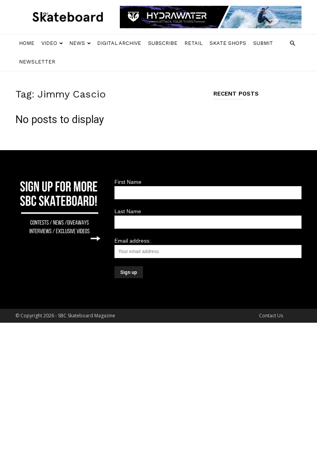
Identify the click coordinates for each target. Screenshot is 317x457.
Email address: (132, 241)
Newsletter (37, 62)
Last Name (127, 211)
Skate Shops (228, 43)
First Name (127, 182)
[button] (292, 43)
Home (26, 43)
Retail (193, 43)
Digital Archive (119, 43)
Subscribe (162, 43)
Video (49, 43)
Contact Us (271, 315)
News (77, 43)
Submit (263, 43)
